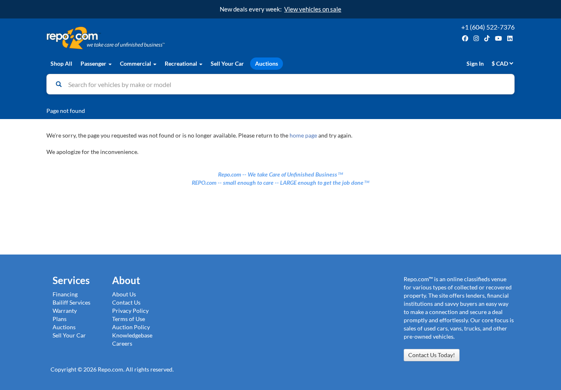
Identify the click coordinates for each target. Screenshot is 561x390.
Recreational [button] (181, 63)
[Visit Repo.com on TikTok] (487, 38)
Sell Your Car (227, 63)
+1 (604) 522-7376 (488, 27)
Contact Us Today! (431, 354)
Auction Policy (131, 326)
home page (303, 135)
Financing (65, 294)
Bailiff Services (71, 302)
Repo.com (161, 38)
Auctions (266, 63)
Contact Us (126, 302)
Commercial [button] (136, 63)
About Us (124, 294)
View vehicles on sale (312, 9)
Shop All (61, 63)
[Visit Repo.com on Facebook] (465, 38)
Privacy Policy (130, 310)
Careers (122, 343)
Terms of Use (128, 318)
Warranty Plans (65, 314)
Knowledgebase (132, 335)
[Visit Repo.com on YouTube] (498, 38)
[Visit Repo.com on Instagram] (476, 38)
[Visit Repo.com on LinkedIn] (510, 38)
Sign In (475, 63)
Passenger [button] (94, 63)
